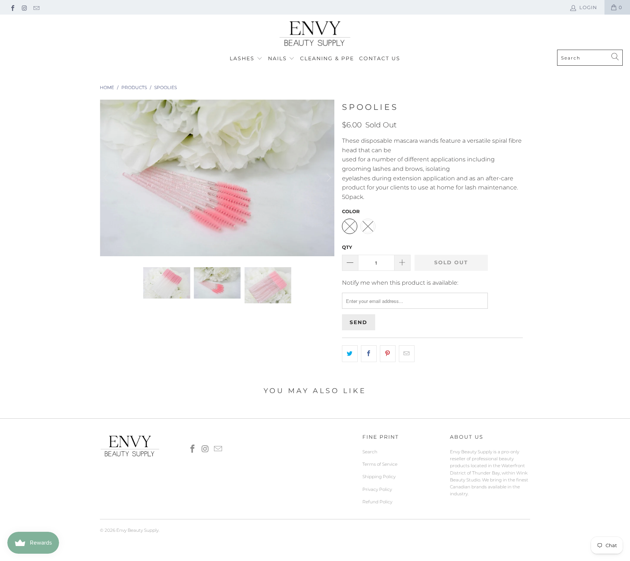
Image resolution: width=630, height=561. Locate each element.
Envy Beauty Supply (137, 530)
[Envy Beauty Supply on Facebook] (12, 7)
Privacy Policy (377, 489)
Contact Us (379, 58)
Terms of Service (379, 464)
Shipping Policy (379, 476)
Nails (278, 58)
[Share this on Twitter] (350, 353)
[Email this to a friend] (407, 353)
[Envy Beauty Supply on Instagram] (24, 7)
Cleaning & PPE (327, 58)
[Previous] (107, 178)
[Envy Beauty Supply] (315, 34)
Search (369, 451)
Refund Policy (377, 501)
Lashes (243, 58)
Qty (347, 247)
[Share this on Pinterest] (388, 353)
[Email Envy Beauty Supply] (36, 7)
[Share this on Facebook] (369, 353)
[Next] (327, 178)
